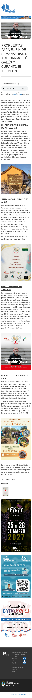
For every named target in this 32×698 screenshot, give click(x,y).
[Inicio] (8, 8)
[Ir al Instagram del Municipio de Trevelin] (24, 662)
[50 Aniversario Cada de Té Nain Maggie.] (5, 491)
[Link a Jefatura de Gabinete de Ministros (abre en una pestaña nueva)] (10, 683)
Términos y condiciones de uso (20, 694)
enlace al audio (17, 95)
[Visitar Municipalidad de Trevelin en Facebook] (24, 658)
